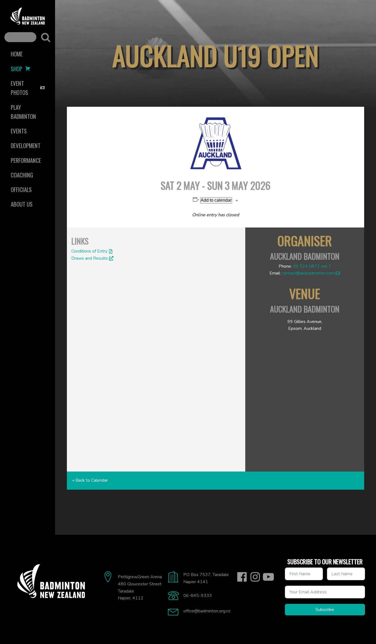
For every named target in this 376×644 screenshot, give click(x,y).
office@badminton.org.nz (206, 611)
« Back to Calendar (90, 480)
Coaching (22, 175)
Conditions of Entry (89, 251)
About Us (21, 204)
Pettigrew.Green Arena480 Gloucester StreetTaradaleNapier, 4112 (140, 587)
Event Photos (19, 88)
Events (19, 131)
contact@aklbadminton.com (308, 273)
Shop (16, 68)
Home (17, 54)
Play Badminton (23, 111)
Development (25, 145)
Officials (21, 189)
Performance (26, 160)
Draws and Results (89, 258)
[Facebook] (241, 576)
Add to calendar (216, 200)
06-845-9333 (197, 596)
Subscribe (324, 610)
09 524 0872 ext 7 (312, 266)
